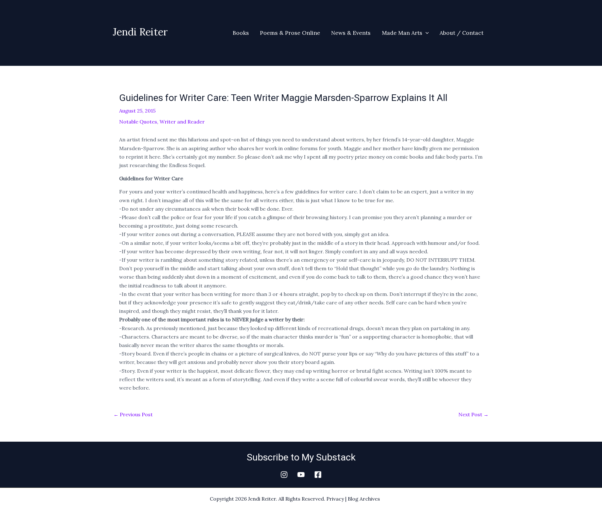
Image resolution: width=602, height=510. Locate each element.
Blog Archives (364, 499)
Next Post (473, 414)
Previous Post (133, 414)
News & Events (351, 32)
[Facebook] (318, 474)
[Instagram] (284, 474)
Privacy (335, 499)
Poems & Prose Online (290, 32)
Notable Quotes (138, 121)
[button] (425, 33)
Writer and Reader (182, 121)
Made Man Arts (402, 32)
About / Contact (461, 32)
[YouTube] (301, 474)
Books (241, 32)
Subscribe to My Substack (301, 457)
